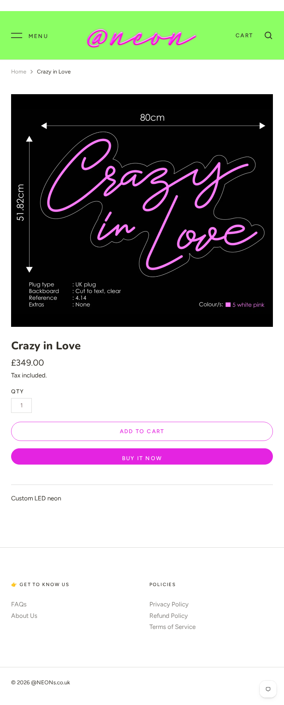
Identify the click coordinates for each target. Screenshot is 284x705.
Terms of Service (172, 626)
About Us (24, 615)
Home (18, 71)
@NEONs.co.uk (50, 682)
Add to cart (142, 431)
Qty (17, 391)
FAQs (19, 604)
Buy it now (142, 458)
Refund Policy (168, 615)
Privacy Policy (169, 604)
